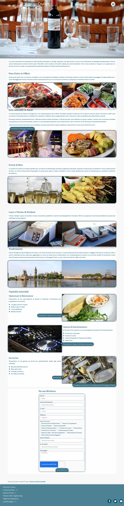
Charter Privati (23, 481)
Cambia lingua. (8, 502)
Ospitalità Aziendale (19, 292)
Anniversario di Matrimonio (51, 423)
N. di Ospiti (43, 444)
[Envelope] (121, 501)
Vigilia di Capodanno (10, 499)
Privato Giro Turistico (49, 430)
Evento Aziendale (60, 426)
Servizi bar (13, 358)
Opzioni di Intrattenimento (75, 327)
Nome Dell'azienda (46, 402)
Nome (42, 395)
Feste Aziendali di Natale (21, 110)
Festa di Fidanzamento (49, 428)
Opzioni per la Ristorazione (21, 296)
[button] (113, 4)
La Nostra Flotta (9, 490)
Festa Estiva (78, 428)
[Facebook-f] (109, 501)
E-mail (42, 408)
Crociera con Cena (65, 428)
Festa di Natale (46, 426)
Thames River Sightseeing (12, 496)
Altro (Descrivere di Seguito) (51, 435)
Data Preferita (45, 437)
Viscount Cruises (13, 481)
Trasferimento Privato (65, 430)
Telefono (43, 415)
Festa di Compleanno (70, 423)
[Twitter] (115, 501)
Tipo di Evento (45, 421)
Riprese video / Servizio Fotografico (53, 433)
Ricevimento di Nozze (74, 433)
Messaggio (43, 450)
